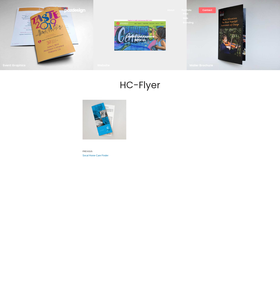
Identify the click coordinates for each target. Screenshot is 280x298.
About (170, 10)
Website (103, 65)
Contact (207, 10)
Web (185, 18)
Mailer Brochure (201, 65)
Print (185, 13)
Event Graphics (14, 65)
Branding (188, 22)
